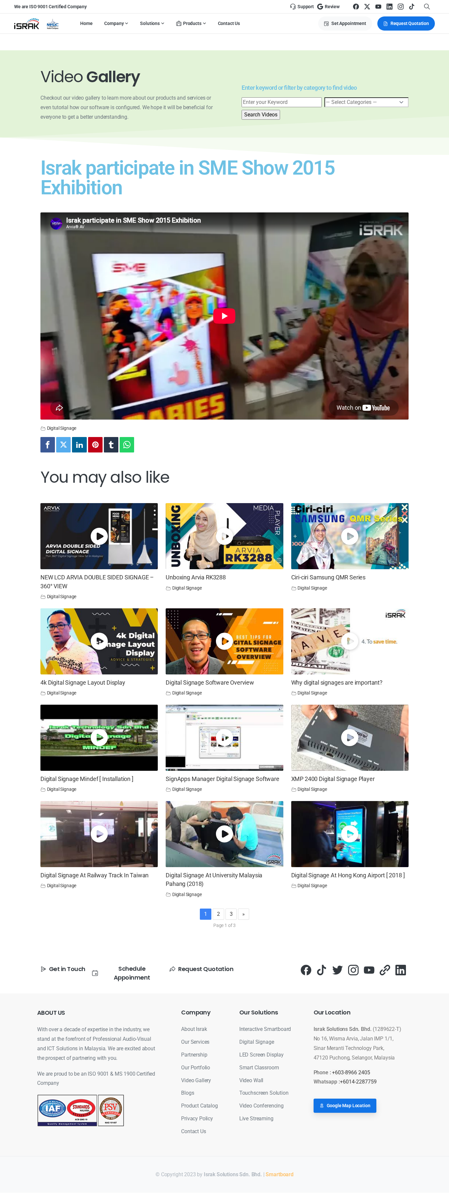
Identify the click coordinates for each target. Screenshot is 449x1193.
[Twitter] (63, 444)
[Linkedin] (79, 444)
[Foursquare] (385, 970)
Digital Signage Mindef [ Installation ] (86, 779)
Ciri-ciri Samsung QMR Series (328, 577)
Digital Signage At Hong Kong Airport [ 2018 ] (348, 875)
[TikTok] (412, 7)
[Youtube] (369, 970)
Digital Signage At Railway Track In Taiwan (94, 875)
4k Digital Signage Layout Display (82, 682)
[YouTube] (378, 7)
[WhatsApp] (127, 444)
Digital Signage (62, 428)
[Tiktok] (322, 970)
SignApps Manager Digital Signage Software (222, 779)
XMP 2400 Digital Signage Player (333, 779)
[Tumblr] (111, 444)
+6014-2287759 (358, 1082)
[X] (367, 7)
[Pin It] (95, 444)
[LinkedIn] (389, 7)
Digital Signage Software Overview (210, 682)
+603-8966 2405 (351, 1072)
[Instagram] (401, 7)
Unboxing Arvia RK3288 (196, 577)
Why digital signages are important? (337, 682)
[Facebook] (356, 7)
